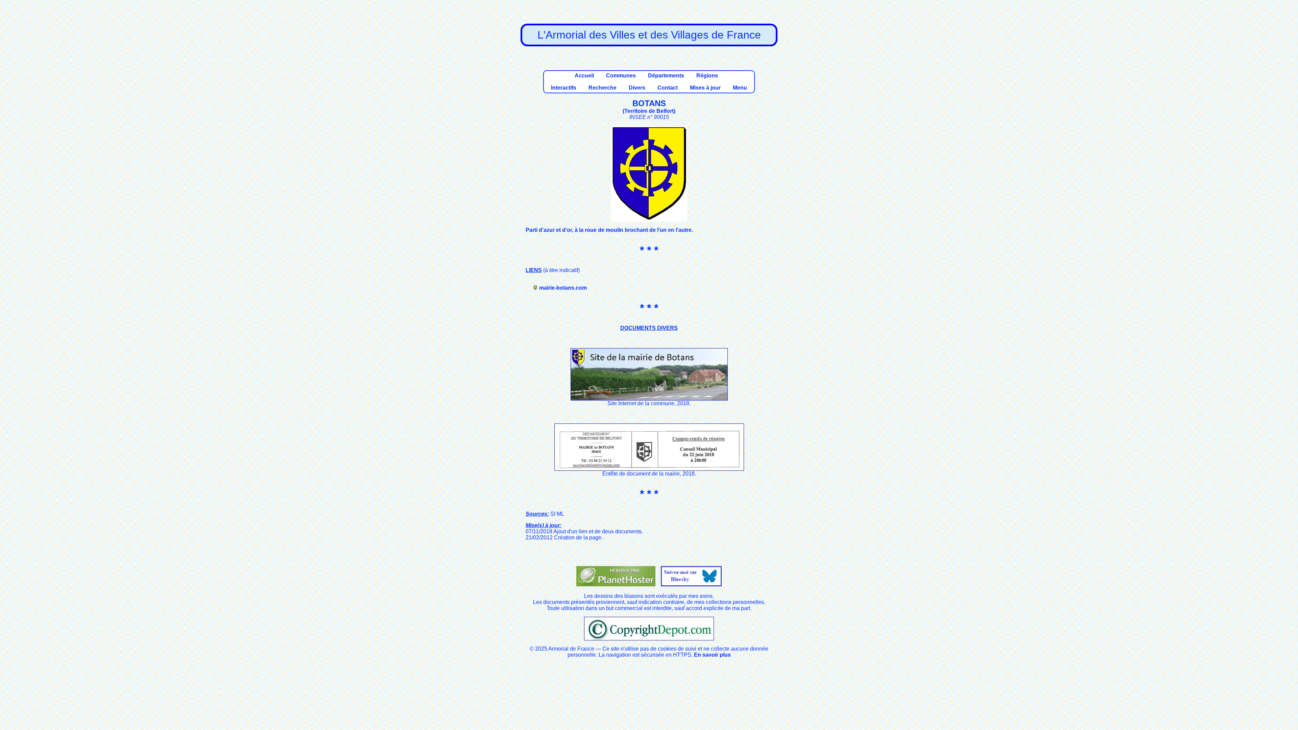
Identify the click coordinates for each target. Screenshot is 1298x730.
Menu (740, 88)
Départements (666, 75)
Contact (667, 88)
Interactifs (563, 88)
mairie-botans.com (563, 288)
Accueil (584, 75)
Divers (637, 88)
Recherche (602, 88)
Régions (707, 75)
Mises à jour (705, 88)
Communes (621, 75)
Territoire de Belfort (649, 111)
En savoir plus (712, 655)
